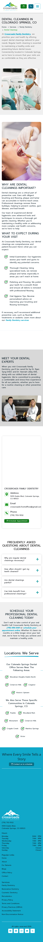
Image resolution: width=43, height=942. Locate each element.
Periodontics (7, 896)
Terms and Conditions (10, 903)
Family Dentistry (26, 27)
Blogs (4, 869)
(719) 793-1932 (16, 515)
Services (13, 27)
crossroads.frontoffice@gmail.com (26, 506)
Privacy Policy (7, 900)
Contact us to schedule (21, 764)
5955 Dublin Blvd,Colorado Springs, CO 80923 (13, 827)
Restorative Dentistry (10, 889)
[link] (10, 931)
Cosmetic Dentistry (9, 892)
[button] (37, 6)
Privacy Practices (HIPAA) (12, 907)
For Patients (6, 865)
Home (4, 27)
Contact (5, 876)
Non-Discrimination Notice (12, 914)
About (4, 862)
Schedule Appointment (17, 521)
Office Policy (7, 872)
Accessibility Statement (11, 911)
